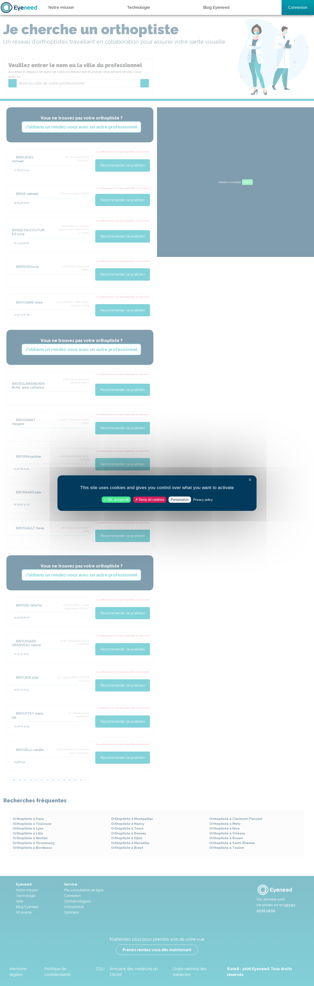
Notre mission (61, 7)
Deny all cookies (151, 499)
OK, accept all (118, 499)
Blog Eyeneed (216, 7)
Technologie (138, 7)
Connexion (297, 7)
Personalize (180, 499)
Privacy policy (203, 499)
